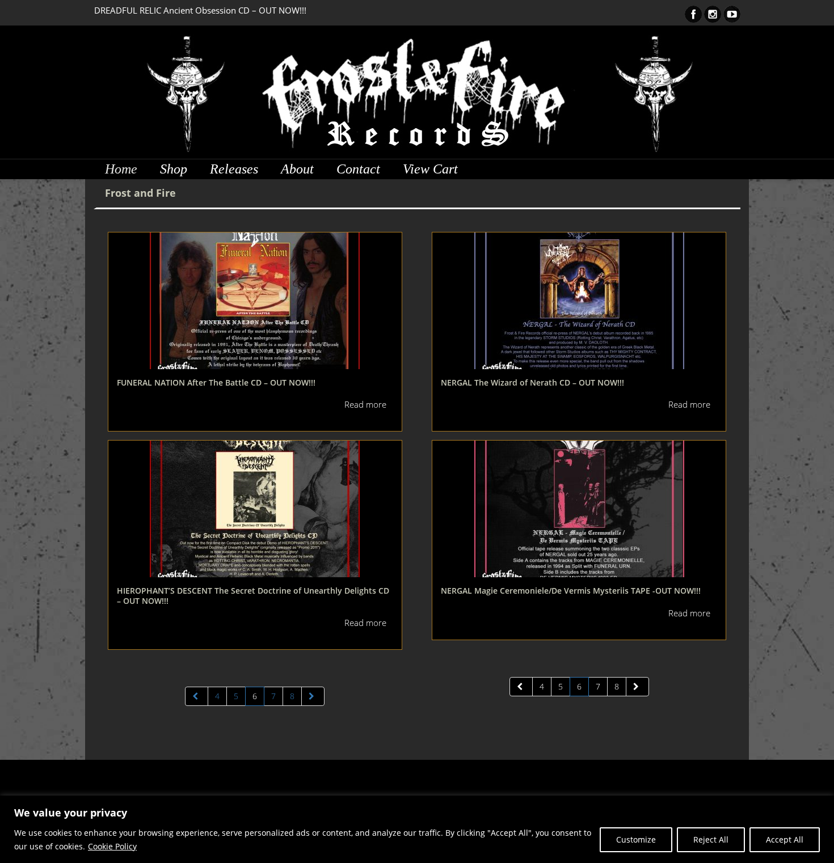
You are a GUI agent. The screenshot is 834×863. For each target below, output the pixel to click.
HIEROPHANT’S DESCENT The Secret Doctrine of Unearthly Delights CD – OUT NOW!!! (253, 595)
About (297, 169)
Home (121, 169)
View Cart (430, 169)
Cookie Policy (112, 846)
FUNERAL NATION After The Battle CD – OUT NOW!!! (216, 382)
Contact (358, 169)
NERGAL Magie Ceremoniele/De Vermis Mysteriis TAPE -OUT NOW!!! (571, 590)
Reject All (710, 839)
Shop (173, 169)
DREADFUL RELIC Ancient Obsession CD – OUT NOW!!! (200, 10)
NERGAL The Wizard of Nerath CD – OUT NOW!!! (532, 382)
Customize (636, 839)
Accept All (784, 839)
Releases (234, 169)
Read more (365, 404)
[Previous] (196, 696)
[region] (417, 829)
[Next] (313, 696)
